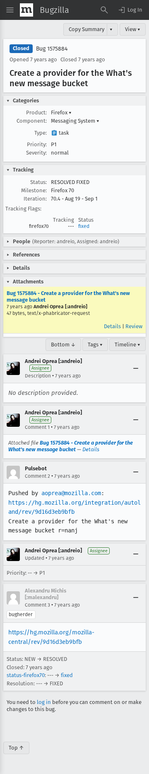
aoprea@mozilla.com (71, 493)
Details (112, 326)
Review (133, 326)
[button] (130, 10)
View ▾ (132, 29)
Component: (32, 121)
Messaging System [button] (75, 121)
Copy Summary (86, 29)
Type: (40, 133)
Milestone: (34, 190)
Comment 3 (37, 605)
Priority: (37, 144)
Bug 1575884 (51, 48)
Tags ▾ (95, 344)
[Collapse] (135, 368)
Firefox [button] (61, 112)
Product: (36, 112)
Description (38, 376)
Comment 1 (37, 427)
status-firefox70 (26, 675)
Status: (38, 182)
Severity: (36, 153)
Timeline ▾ (127, 344)
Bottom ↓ (63, 344)
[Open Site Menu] (10, 10)
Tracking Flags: (23, 209)
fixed (83, 226)
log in (44, 702)
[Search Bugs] (104, 10)
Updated (34, 558)
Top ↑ (16, 748)
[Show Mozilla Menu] (26, 10)
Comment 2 (37, 476)
